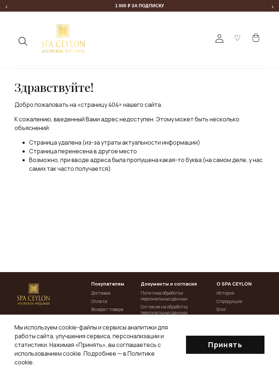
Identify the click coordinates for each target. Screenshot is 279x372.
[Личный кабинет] (219, 38)
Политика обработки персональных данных (164, 296)
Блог (221, 309)
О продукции (229, 301)
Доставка (100, 293)
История (225, 293)
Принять (225, 344)
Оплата (99, 301)
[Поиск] (23, 41)
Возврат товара (107, 309)
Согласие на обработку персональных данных (164, 309)
